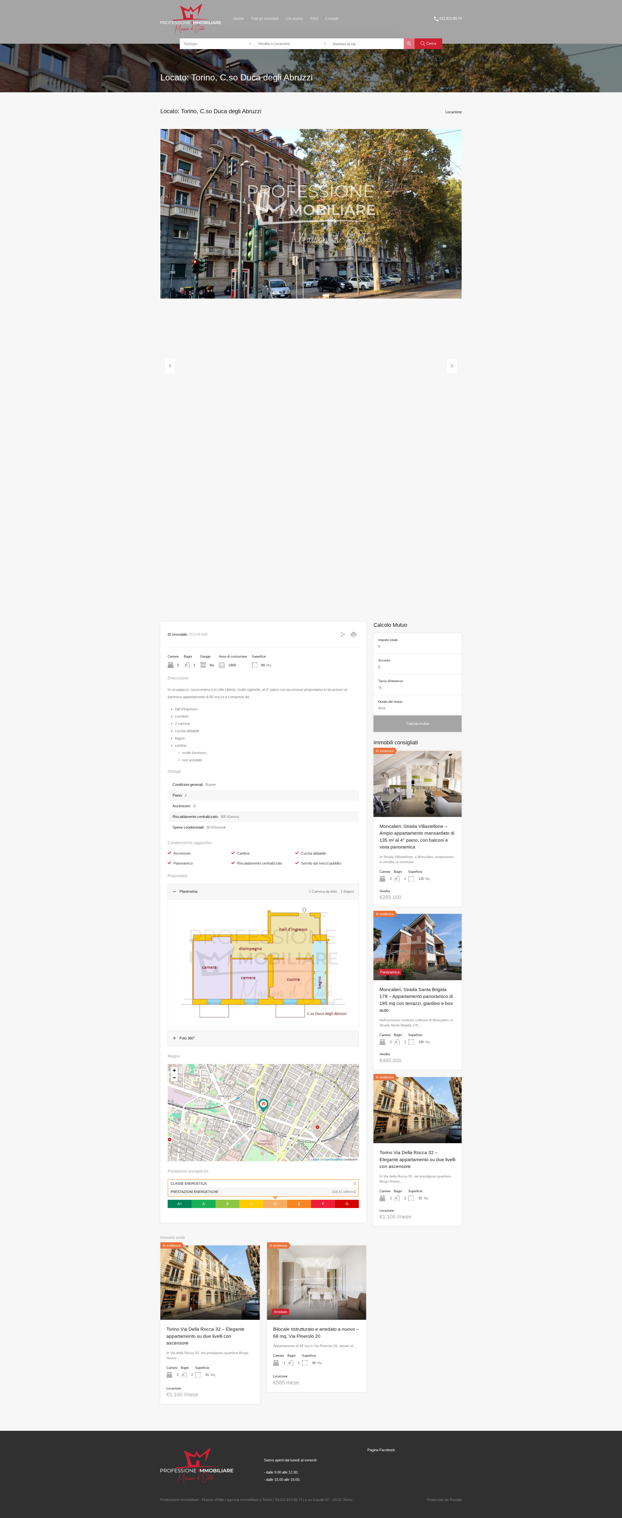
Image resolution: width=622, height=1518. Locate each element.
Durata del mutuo (390, 701)
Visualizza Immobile (417, 804)
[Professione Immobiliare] (190, 31)
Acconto (384, 660)
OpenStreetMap (333, 1159)
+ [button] (174, 1070)
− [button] (174, 1078)
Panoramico (183, 863)
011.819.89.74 (451, 18)
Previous (170, 366)
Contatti (331, 19)
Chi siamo (294, 19)
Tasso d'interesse (390, 681)
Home (238, 19)
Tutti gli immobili (265, 19)
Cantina (243, 853)
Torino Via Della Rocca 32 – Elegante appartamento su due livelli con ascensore (205, 1336)
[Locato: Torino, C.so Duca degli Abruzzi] (263, 1106)
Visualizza (210, 1305)
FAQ (314, 19)
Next (452, 366)
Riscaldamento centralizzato (259, 863)
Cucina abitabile (313, 853)
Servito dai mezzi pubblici (321, 863)
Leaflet (315, 1159)
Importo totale (388, 640)
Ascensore (182, 853)
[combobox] (217, 43)
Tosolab (455, 1500)
